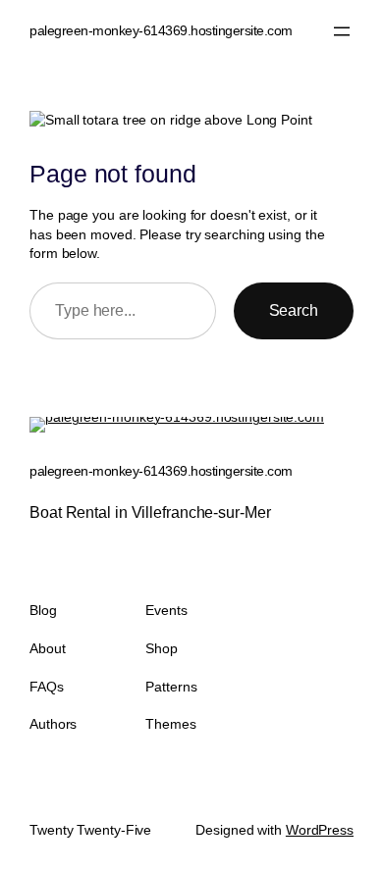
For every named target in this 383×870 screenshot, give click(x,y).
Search (293, 310)
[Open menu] (342, 31)
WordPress (320, 830)
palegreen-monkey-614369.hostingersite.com (161, 30)
